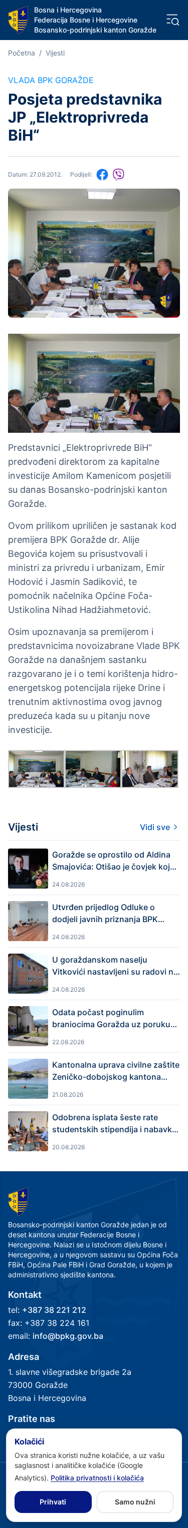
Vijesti (55, 53)
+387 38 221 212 (54, 1310)
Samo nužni (135, 1501)
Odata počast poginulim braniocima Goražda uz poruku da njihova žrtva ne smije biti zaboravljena (111, 1018)
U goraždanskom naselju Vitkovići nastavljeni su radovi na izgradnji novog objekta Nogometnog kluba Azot (115, 966)
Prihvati (53, 1501)
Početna (21, 53)
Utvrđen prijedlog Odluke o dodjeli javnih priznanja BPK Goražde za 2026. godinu (105, 913)
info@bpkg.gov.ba (68, 1336)
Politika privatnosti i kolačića (97, 1477)
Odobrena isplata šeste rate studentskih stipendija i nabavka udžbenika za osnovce (114, 1123)
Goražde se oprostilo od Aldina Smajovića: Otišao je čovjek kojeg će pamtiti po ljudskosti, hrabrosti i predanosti (115, 861)
